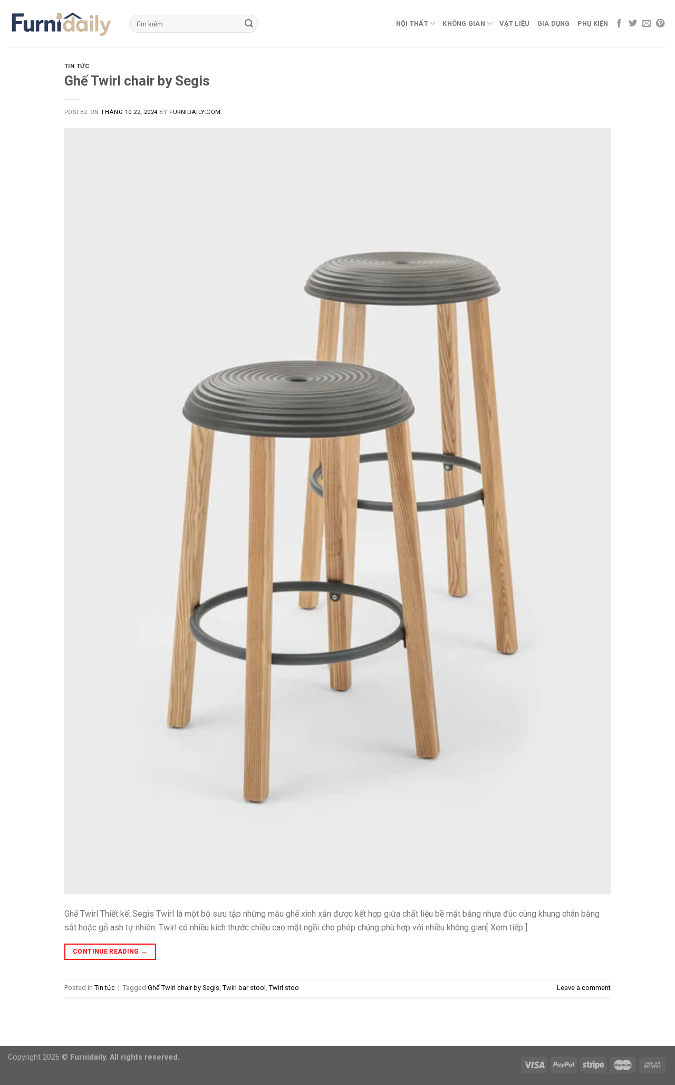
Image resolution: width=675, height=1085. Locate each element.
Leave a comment (584, 988)
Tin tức (77, 66)
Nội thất (412, 23)
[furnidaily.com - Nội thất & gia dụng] (60, 23)
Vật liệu (514, 23)
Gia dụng (553, 23)
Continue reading (110, 951)
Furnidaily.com (195, 112)
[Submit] (249, 24)
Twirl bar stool (244, 988)
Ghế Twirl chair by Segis (137, 81)
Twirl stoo (284, 988)
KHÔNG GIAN (463, 23)
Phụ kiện (593, 23)
